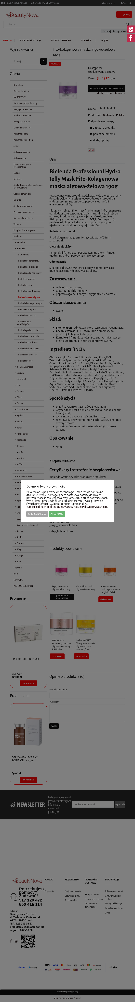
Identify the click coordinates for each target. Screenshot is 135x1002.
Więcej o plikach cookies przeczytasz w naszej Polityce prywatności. (67, 507)
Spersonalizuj (37, 514)
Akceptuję (57, 514)
